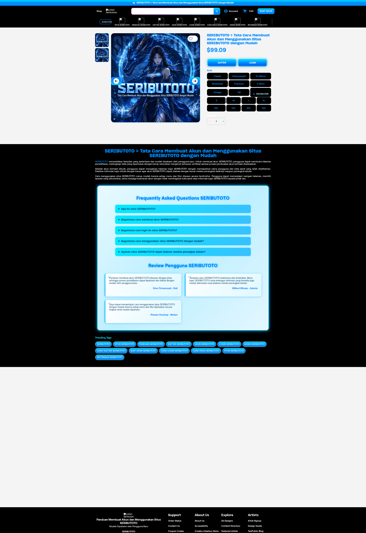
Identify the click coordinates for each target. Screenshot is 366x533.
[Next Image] (195, 81)
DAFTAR (222, 62)
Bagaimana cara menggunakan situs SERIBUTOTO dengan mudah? (162, 241)
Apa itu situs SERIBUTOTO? (138, 208)
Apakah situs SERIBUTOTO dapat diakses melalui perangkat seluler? (163, 251)
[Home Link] (116, 11)
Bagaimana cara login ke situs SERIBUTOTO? (149, 230)
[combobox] (172, 11)
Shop (99, 11)
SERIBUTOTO (101, 161)
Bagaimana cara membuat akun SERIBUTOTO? (150, 219)
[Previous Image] (116, 81)
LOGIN (252, 62)
